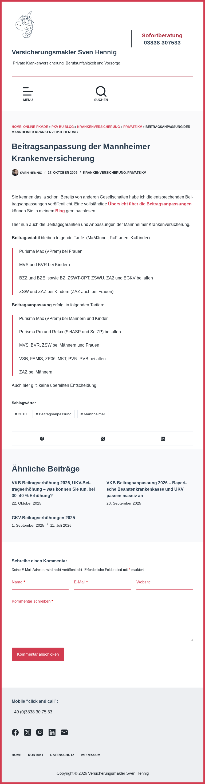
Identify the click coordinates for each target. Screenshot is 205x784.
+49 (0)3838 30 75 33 (32, 712)
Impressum (90, 755)
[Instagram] (39, 732)
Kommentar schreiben (32, 601)
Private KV (132, 127)
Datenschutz (62, 755)
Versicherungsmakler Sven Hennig (64, 52)
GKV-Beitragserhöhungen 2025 (43, 517)
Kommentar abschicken (38, 654)
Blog (60, 211)
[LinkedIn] (163, 438)
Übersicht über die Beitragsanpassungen (150, 204)
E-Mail (81, 582)
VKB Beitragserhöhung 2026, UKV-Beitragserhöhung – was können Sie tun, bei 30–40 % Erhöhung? (53, 489)
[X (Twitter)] (102, 438)
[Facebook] (42, 438)
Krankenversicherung (98, 127)
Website (143, 582)
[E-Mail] (64, 732)
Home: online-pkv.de (30, 127)
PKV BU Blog (63, 127)
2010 (21, 414)
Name (18, 582)
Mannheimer (93, 414)
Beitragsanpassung (54, 414)
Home (16, 755)
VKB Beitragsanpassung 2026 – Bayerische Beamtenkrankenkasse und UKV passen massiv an (147, 489)
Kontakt (36, 755)
